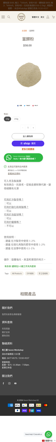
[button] (49, 440)
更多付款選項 (28, 149)
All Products (17, 273)
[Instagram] (9, 383)
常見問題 (6, 329)
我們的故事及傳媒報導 (11, 314)
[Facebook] (3, 383)
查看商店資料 (14, 173)
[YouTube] (15, 383)
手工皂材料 (43, 273)
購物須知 (6, 335)
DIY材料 (30, 273)
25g (7, 119)
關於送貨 (6, 332)
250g (16, 119)
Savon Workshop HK (31, 400)
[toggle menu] (3, 17)
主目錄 (24, 31)
